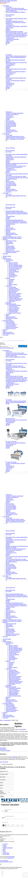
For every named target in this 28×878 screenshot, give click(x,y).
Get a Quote (3, 747)
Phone (1, 785)
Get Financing (3, 749)
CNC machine (14, 756)
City (1, 788)
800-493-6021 (11, 856)
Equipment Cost (4, 771)
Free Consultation (4, 761)
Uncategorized (7, 720)
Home (1, 720)
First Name (3, 777)
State (1, 791)
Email (1, 782)
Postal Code (3, 793)
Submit (2, 796)
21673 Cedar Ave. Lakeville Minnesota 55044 (6, 861)
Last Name (3, 779)
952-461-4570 (3, 3)
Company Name (4, 774)
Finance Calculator (5, 750)
